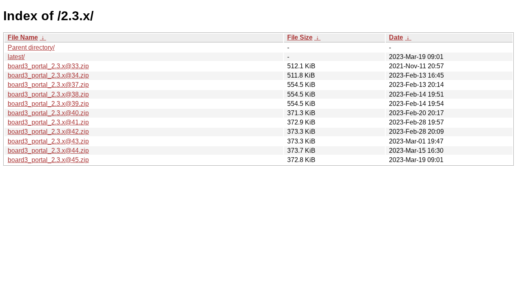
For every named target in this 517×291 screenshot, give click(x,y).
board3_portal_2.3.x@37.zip (48, 84)
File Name (23, 37)
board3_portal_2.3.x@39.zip (48, 103)
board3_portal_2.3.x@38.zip (48, 94)
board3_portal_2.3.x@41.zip (48, 122)
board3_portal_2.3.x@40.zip (48, 113)
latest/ (16, 56)
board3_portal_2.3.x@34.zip (48, 75)
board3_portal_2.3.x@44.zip (48, 150)
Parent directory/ (31, 47)
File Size (300, 37)
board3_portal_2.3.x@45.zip (48, 159)
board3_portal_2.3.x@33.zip (48, 66)
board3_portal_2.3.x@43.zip (48, 141)
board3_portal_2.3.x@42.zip (48, 131)
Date (396, 37)
